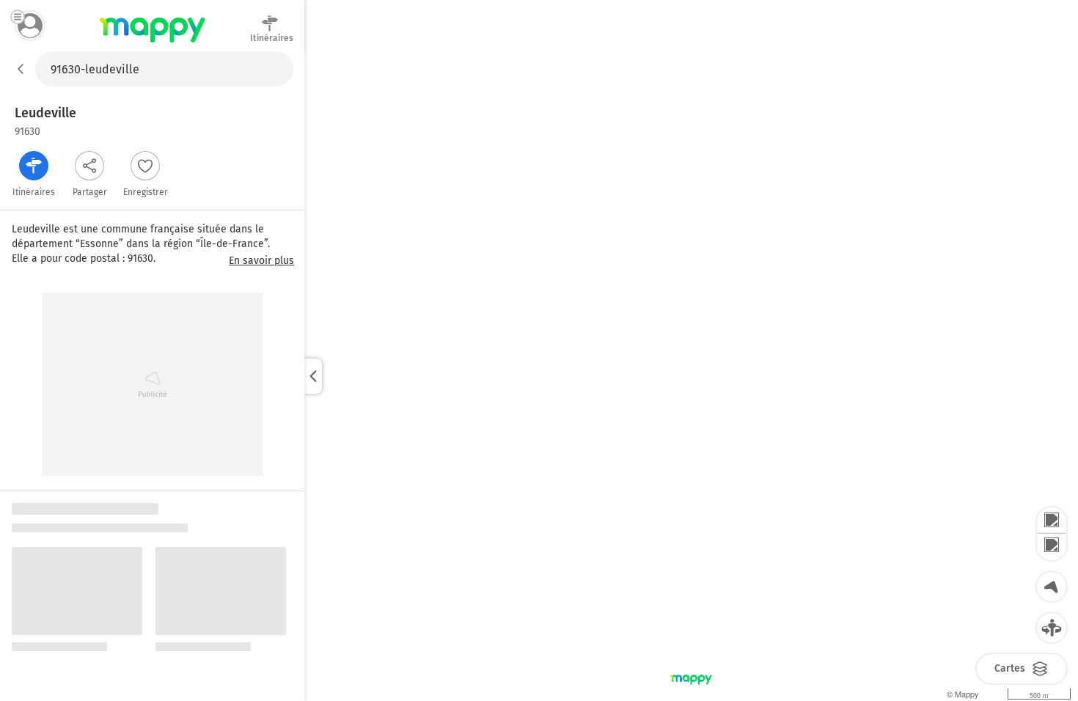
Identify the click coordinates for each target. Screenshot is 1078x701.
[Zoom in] (1051, 520)
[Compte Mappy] (30, 26)
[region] (691, 376)
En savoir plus (261, 261)
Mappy (152, 43)
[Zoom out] (1051, 547)
